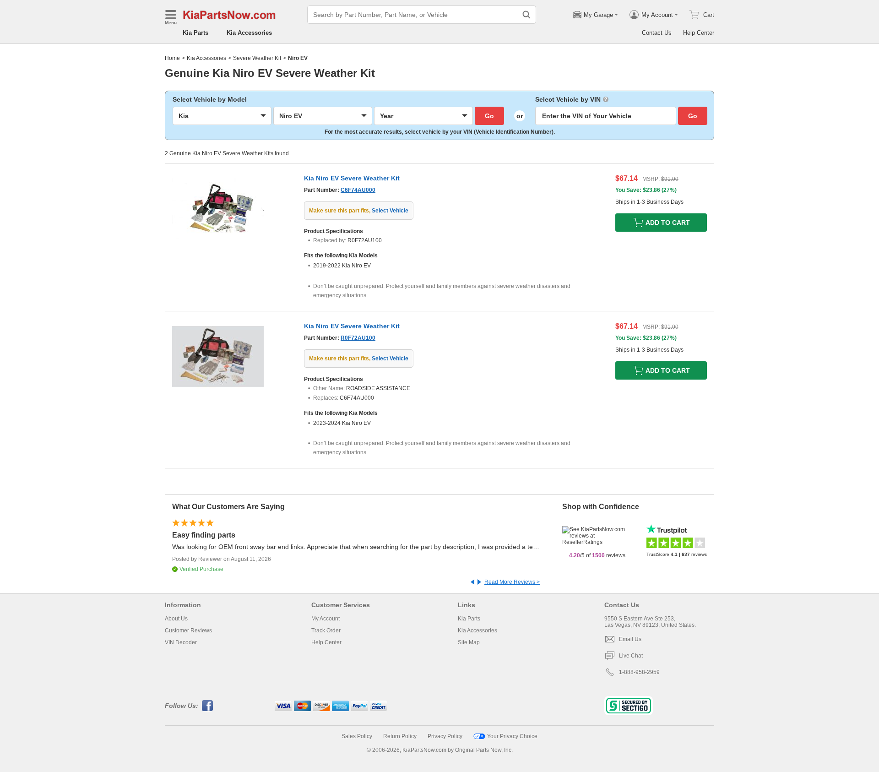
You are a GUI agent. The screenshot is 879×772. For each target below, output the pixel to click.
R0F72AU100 (358, 338)
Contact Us (657, 32)
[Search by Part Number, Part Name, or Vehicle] (526, 14)
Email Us (630, 639)
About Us (176, 618)
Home (172, 58)
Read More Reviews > (512, 582)
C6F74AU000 (358, 190)
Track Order (326, 630)
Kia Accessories (249, 32)
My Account (325, 618)
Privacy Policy (445, 736)
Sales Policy (357, 736)
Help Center (698, 32)
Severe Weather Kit (257, 58)
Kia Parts (195, 32)
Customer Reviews (188, 630)
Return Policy (400, 736)
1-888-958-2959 (639, 672)
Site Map (469, 642)
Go (489, 116)
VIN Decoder (181, 642)
